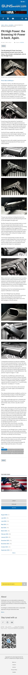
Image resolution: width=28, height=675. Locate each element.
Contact (14, 664)
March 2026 (4, 530)
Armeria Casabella (19, 449)
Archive (17, 507)
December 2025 (5, 540)
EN (23, 1)
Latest (14, 500)
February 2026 (4, 534)
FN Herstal (4, 449)
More (13, 552)
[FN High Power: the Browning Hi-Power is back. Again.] (14, 67)
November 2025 (5, 543)
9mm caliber (10, 449)
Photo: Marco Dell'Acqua (7, 80)
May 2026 (3, 524)
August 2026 (4, 514)
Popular (14, 504)
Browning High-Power (7, 451)
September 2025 (5, 550)
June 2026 (3, 521)
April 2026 (3, 527)
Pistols (22, 42)
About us (14, 662)
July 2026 (3, 518)
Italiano (3, 46)
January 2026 (4, 537)
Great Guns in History (18, 451)
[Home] (14, 6)
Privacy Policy (14, 669)
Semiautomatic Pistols (17, 453)
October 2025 (4, 547)
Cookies (14, 672)
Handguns (4, 453)
